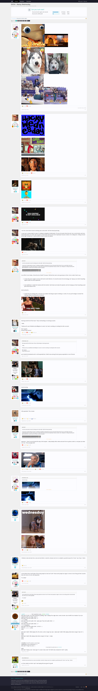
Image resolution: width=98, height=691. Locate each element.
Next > (28, 20)
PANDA (47, 614)
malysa (15, 620)
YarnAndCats (15, 393)
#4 (85, 224)
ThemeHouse (27, 688)
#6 (85, 314)
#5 (85, 254)
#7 (85, 334)
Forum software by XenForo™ (21, 686)
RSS (86, 686)
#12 (85, 447)
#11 (85, 420)
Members (22, 1)
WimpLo (23, 381)
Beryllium (77, 686)
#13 (85, 471)
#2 (85, 175)
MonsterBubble (15, 517)
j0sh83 (15, 122)
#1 (85, 109)
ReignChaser (15, 417)
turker (15, 580)
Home (12, 1)
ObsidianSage (15, 327)
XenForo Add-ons (34, 686)
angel (15, 214)
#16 (85, 567)
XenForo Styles (41, 686)
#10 (85, 405)
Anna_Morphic (15, 459)
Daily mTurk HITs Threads (20, 5)
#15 (85, 552)
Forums (16, 1)
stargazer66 (15, 187)
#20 (85, 665)
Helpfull (23, 614)
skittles (30, 5)
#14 (85, 504)
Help (81, 686)
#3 (85, 202)
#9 (85, 381)
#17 (85, 583)
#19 (85, 651)
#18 (85, 605)
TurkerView (59, 647)
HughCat (15, 664)
